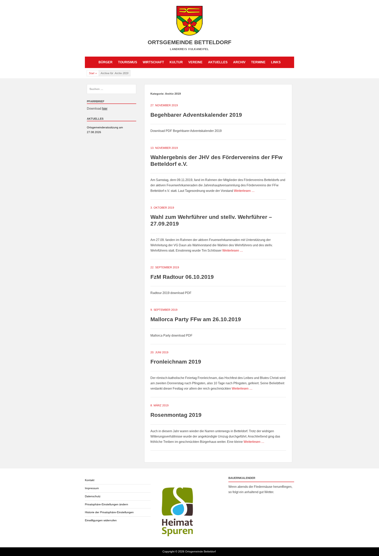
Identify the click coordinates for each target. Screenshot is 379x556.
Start (93, 73)
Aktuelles (218, 62)
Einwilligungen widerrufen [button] (101, 520)
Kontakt (89, 480)
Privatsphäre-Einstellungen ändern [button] (106, 504)
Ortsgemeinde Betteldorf (189, 42)
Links (276, 62)
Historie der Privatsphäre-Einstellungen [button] (109, 512)
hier (104, 108)
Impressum (92, 488)
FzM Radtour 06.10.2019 (182, 277)
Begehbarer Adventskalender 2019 (196, 115)
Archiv (239, 62)
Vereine (195, 62)
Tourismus (127, 62)
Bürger (106, 62)
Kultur (176, 62)
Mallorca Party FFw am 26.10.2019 (195, 319)
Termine (258, 62)
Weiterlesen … (244, 190)
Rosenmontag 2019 (176, 415)
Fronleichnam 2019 (175, 362)
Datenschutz (92, 496)
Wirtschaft (153, 62)
